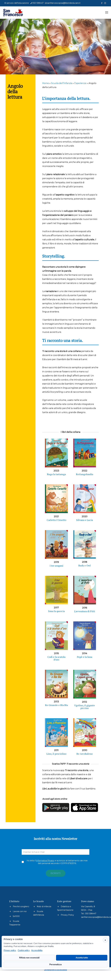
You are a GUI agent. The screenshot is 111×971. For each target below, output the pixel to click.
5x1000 (16, 916)
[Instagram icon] (105, 3)
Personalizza (55, 964)
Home (45, 83)
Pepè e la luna (84, 656)
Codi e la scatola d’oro (56, 658)
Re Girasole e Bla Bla (56, 705)
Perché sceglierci (21, 906)
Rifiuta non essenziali (29, 957)
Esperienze (80, 83)
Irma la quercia (56, 611)
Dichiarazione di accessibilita (55, 970)
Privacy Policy (67, 915)
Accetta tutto (82, 957)
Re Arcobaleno (84, 753)
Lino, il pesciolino (56, 753)
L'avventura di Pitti (84, 611)
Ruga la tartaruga (56, 474)
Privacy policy (10, 950)
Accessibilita (36, 950)
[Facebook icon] (102, 3)
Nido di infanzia (44, 906)
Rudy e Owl (84, 565)
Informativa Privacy (45, 860)
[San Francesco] (14, 12)
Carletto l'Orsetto (56, 520)
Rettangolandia (84, 474)
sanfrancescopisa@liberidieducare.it (63, 3)
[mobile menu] (106, 12)
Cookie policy (24, 950)
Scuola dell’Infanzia (61, 83)
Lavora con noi (20, 911)
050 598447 (38, 3)
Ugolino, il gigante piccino (84, 707)
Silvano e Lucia (84, 520)
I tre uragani (56, 565)
